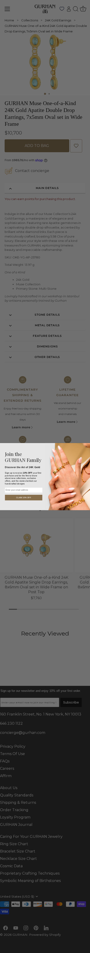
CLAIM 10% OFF (23, 497)
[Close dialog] (86, 447)
